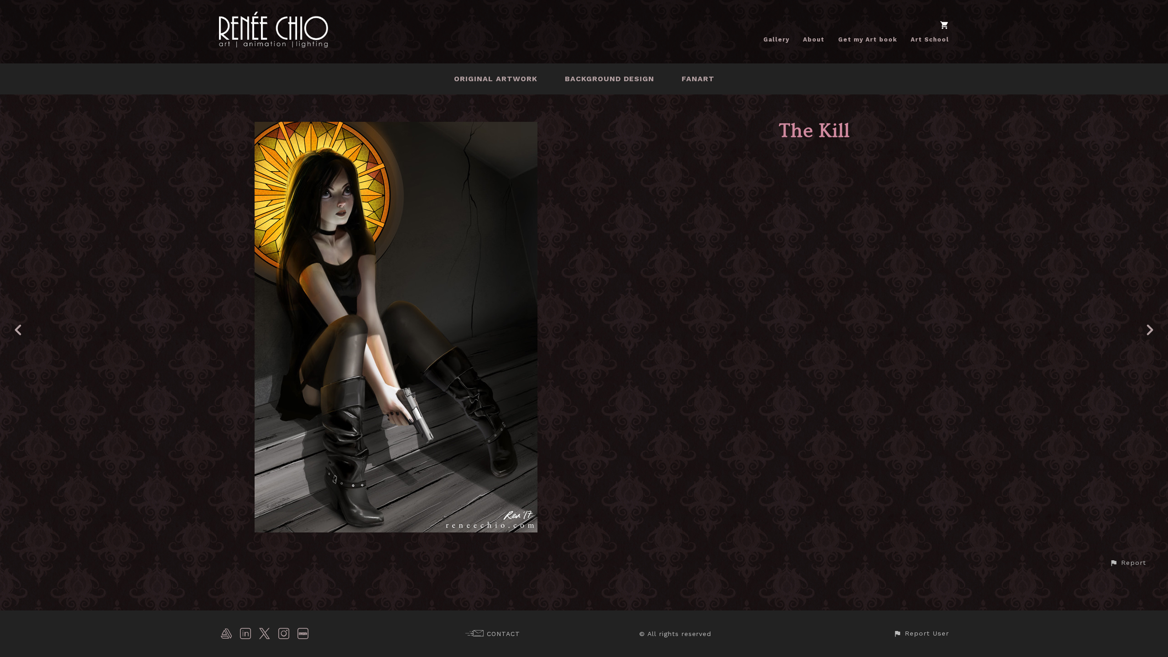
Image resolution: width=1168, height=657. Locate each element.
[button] (1128, 562)
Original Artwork (495, 78)
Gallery (776, 39)
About (813, 39)
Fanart (698, 78)
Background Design (609, 78)
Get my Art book (867, 39)
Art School (930, 39)
